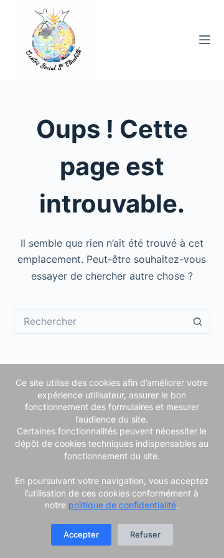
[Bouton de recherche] (197, 321)
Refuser (145, 534)
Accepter (81, 534)
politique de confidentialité (122, 505)
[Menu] (204, 39)
